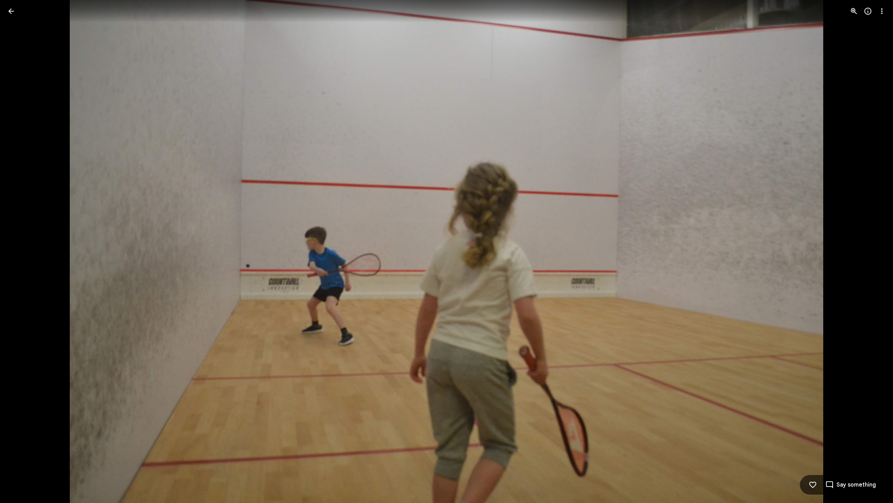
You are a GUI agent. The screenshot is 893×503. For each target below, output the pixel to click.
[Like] (813, 485)
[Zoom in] (854, 11)
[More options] (882, 11)
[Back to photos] (11, 11)
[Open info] (868, 11)
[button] (19, 251)
